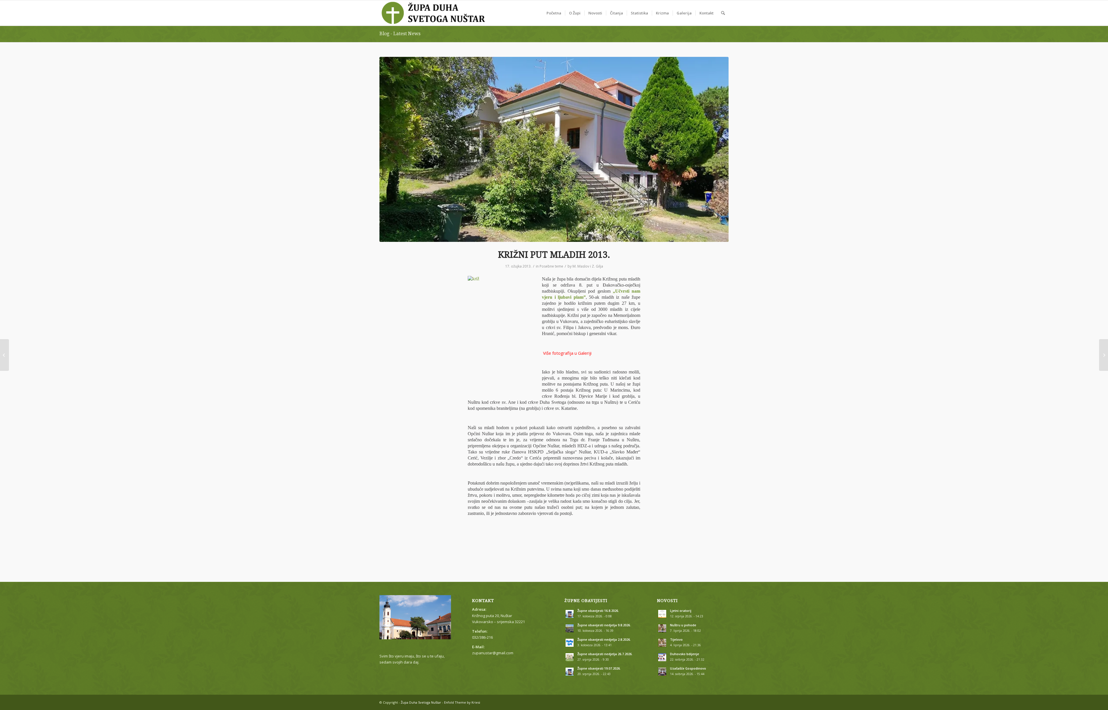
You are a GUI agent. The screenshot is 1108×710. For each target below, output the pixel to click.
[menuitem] (554, 13)
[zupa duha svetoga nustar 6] (554, 149)
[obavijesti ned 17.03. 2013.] (1103, 355)
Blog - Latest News (399, 33)
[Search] (723, 13)
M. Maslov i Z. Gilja (587, 266)
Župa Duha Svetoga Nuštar (421, 702)
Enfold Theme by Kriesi (462, 702)
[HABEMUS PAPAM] (4, 355)
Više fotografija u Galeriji (567, 353)
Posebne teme (551, 266)
